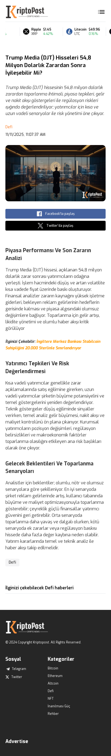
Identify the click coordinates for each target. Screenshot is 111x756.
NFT (51, 698)
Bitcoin (53, 668)
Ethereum (55, 676)
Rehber (53, 714)
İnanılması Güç (59, 706)
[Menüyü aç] (101, 12)
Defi (8, 127)
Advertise (16, 741)
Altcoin (53, 683)
